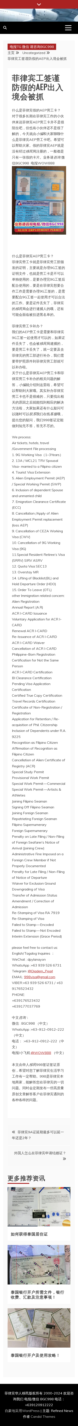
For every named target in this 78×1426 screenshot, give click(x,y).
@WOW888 (41, 1053)
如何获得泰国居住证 (29, 1234)
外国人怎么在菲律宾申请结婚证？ (40, 1153)
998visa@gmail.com (39, 977)
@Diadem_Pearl (40, 971)
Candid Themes (43, 1416)
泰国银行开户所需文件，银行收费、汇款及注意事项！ (37, 1294)
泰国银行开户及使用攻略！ (35, 1355)
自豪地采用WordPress (23, 1411)
